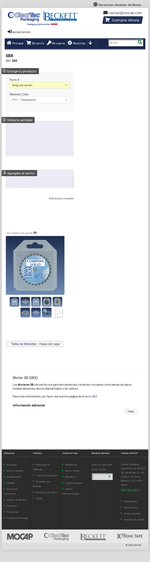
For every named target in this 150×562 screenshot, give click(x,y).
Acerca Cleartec (15, 471)
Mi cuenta (58, 43)
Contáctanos (130, 501)
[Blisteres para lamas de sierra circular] (46, 301)
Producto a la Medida (41, 484)
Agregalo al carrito (18, 173)
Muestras (79, 43)
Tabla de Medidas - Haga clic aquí (35, 344)
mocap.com (125, 13)
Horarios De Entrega (17, 518)
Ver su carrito (72, 471)
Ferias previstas (132, 513)
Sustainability (14, 477)
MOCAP (137, 545)
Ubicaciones (131, 507)
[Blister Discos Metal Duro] (36, 312)
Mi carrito (38, 43)
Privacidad (12, 512)
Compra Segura (73, 483)
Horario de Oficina (16, 500)
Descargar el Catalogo (41, 467)
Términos (12, 506)
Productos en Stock (46, 492)
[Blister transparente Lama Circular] (57, 301)
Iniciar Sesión (21, 32)
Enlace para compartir (60, 202)
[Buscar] (139, 42)
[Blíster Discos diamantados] (25, 312)
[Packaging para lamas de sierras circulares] (36, 301)
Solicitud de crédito (134, 519)
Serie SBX (91, 396)
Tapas (39, 498)
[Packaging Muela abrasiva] (46, 312)
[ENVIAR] (109, 476)
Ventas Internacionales (70, 491)
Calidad (11, 483)
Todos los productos (47, 475)
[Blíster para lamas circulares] (25, 301)
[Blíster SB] (14, 301)
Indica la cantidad (17, 119)
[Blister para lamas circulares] (57, 312)
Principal (17, 43)
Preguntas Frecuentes (11, 491)
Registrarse (71, 465)
